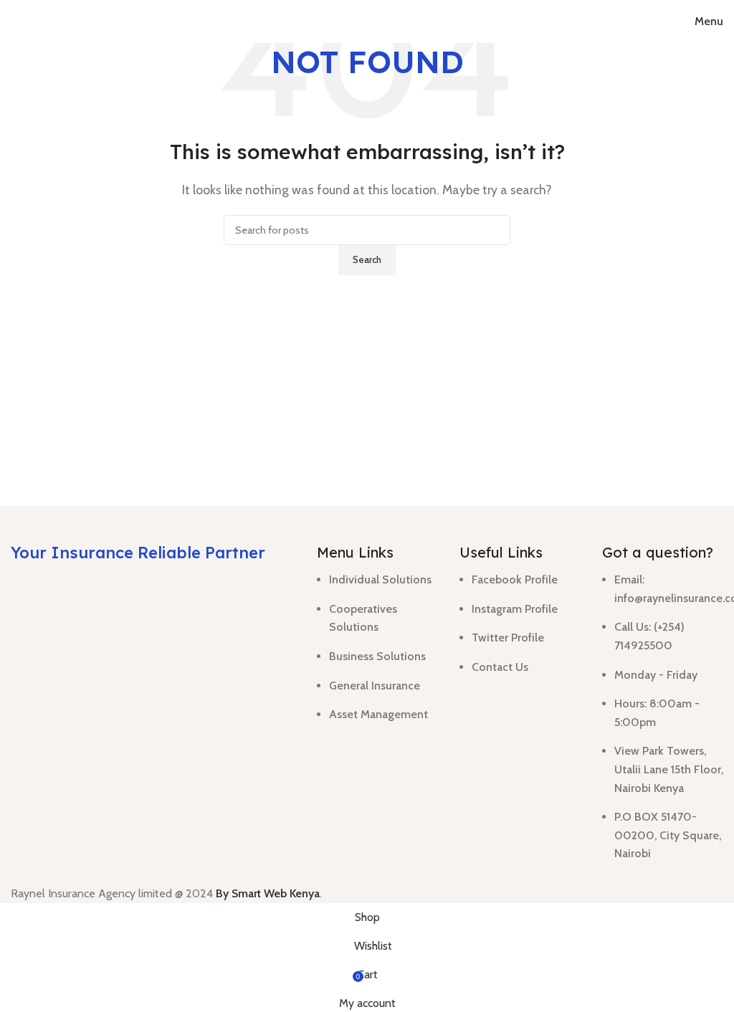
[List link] (377, 643)
